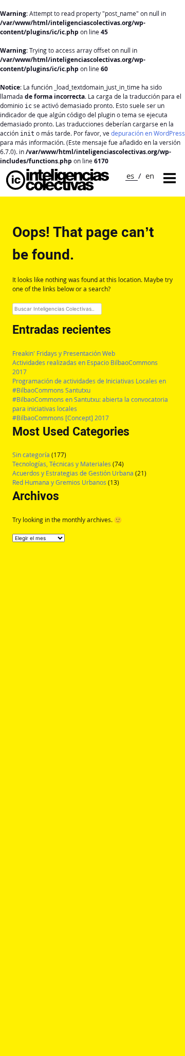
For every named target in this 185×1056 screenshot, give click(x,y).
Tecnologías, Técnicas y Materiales (61, 464)
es (130, 175)
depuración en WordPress (148, 133)
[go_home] (57, 187)
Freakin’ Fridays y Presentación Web (63, 353)
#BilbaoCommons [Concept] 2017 (60, 418)
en (149, 175)
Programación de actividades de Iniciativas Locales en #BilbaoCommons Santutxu (89, 386)
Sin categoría (31, 454)
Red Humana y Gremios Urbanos (59, 482)
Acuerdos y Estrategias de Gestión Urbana (73, 473)
